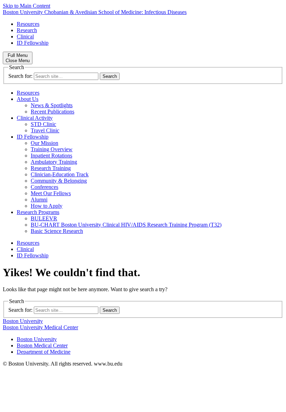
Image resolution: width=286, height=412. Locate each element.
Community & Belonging (59, 181)
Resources (28, 24)
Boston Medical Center (42, 345)
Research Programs (38, 212)
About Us (27, 99)
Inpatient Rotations (51, 156)
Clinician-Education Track (60, 174)
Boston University (23, 321)
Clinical (25, 36)
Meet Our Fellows (51, 193)
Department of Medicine (43, 352)
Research (27, 30)
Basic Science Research (57, 231)
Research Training (51, 168)
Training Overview (52, 149)
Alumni (39, 200)
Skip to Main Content (26, 6)
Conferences (44, 187)
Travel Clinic (45, 130)
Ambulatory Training (54, 162)
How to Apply (46, 206)
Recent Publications (52, 112)
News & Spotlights (52, 105)
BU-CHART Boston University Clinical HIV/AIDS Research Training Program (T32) (126, 225)
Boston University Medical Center (40, 327)
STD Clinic (43, 124)
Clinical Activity (35, 118)
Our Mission (44, 143)
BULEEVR (44, 218)
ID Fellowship (32, 43)
